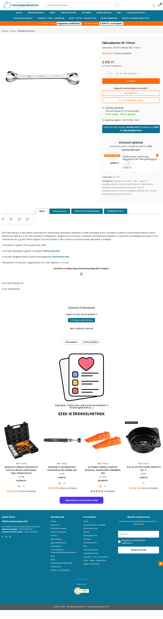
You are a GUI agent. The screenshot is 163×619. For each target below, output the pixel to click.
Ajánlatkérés (56, 539)
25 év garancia (60, 211)
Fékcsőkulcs (147, 184)
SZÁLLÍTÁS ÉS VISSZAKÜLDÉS (87, 211)
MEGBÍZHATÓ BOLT (115, 211)
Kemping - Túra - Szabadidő (95, 557)
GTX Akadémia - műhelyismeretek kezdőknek (63, 551)
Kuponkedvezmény (121, 187)
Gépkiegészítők (68, 12)
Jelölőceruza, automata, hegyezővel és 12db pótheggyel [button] (139, 158)
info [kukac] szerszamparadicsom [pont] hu (21, 526)
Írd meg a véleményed (81, 320)
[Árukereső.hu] (81, 580)
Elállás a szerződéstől (60, 570)
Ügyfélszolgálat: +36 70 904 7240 (121, 120)
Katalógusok (56, 546)
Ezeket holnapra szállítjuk (94, 525)
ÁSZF (53, 559)
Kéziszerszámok (36, 12)
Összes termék (123, 194)
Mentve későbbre (91, 342)
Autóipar (86, 12)
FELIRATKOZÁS (138, 550)
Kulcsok (106, 187)
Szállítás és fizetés (59, 528)
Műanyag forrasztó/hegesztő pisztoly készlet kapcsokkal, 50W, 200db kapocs (21, 470)
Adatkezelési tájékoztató (61, 563)
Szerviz (54, 535)
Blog (53, 556)
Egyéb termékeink (109, 18)
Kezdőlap (5, 31)
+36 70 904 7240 (25, 529)
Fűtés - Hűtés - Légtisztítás (94, 560)
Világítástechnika (22, 18)
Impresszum (56, 566)
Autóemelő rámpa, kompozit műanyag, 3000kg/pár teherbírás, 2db (103, 470)
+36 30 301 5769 (30, 532)
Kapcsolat (55, 525)
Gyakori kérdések (58, 532)
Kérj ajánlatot (131, 93)
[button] (108, 53)
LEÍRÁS (42, 211)
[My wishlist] (160, 563)
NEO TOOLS (134, 47)
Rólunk (54, 521)
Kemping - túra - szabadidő (51, 18)
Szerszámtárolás (136, 12)
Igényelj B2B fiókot (58, 542)
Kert (119, 12)
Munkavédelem (104, 12)
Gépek (52, 12)
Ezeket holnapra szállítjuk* (136, 18)
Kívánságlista (71, 342)
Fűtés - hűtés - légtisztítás (82, 18)
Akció (19, 12)
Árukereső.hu (81, 584)
